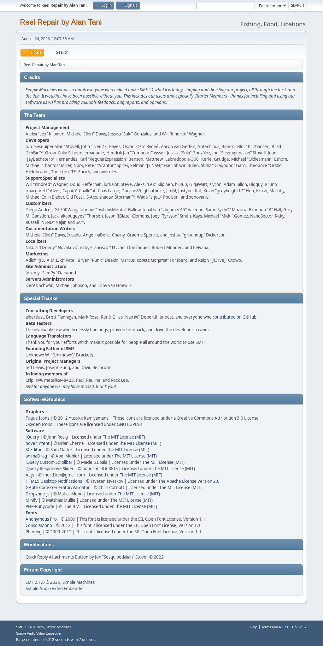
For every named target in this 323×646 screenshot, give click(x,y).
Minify (32, 500)
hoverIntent (38, 443)
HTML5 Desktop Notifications (54, 481)
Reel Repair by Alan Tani (61, 22)
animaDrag (36, 456)
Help (253, 627)
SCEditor (34, 449)
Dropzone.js (37, 494)
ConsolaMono (39, 525)
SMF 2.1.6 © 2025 (43, 582)
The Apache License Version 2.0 (189, 481)
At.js (30, 475)
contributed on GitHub (234, 317)
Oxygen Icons (39, 424)
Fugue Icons (37, 418)
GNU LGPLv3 (129, 424)
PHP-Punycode (40, 506)
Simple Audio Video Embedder (55, 588)
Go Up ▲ (299, 627)
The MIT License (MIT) (124, 437)
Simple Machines (78, 582)
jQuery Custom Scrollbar (49, 462)
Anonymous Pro (41, 519)
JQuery (32, 437)
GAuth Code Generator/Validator (58, 487)
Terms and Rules (274, 627)
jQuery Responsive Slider (50, 468)
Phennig (34, 532)
